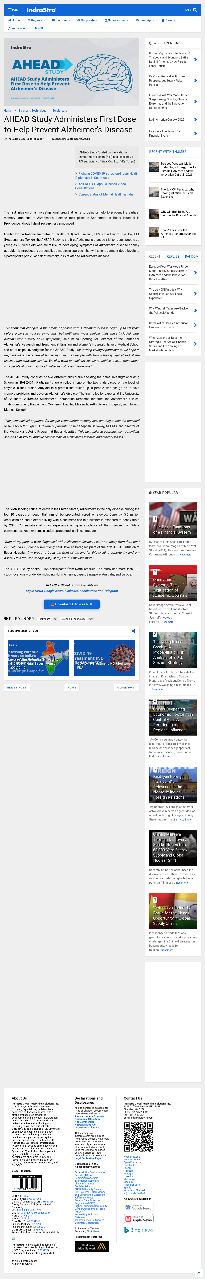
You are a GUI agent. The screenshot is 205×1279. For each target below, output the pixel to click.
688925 (40, 1227)
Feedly (127, 1168)
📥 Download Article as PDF (71, 604)
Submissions (117, 20)
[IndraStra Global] (41, 11)
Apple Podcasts (132, 1162)
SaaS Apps (146, 20)
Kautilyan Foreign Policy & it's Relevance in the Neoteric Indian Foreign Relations (168, 787)
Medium (128, 1182)
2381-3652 (23, 1196)
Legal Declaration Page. (88, 1158)
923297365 (34, 1198)
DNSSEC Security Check (88, 1189)
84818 (25, 1218)
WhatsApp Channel (134, 1190)
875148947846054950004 (35, 1212)
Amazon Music (132, 1159)
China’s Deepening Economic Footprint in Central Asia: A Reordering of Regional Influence (173, 719)
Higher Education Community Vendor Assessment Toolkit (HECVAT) (91, 1209)
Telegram (111, 591)
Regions (36, 20)
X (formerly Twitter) (134, 1193)
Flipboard (71, 591)
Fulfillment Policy (84, 1197)
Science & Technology (32, 110)
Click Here (92, 1231)
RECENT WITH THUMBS (168, 152)
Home (15, 20)
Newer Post (17, 687)
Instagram (129, 1173)
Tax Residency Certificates (89, 1220)
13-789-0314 (39, 1229)
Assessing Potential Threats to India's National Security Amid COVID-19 (35, 664)
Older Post (126, 687)
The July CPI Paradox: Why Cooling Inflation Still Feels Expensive (177, 193)
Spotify (127, 1187)
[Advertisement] (37, 174)
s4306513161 (34, 1221)
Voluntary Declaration (87, 1223)
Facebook (129, 1165)
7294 (38, 1224)
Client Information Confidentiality (84, 1185)
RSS (40, 28)
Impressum (19, 28)
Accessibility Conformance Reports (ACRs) (90, 1174)
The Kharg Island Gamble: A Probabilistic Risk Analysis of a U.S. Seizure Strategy (168, 652)
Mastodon (129, 1179)
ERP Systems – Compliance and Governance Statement (90, 1193)
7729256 (43, 1250)
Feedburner (87, 591)
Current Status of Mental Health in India (106, 194)
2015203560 (48, 1201)
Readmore (185, 554)
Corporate (87, 20)
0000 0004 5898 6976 (29, 1210)
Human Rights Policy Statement (86, 1216)
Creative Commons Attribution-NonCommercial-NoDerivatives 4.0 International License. (89, 1122)
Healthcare (60, 110)
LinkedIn (128, 1176)
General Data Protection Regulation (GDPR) (88, 1202)
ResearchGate (132, 1184)
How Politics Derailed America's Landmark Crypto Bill (178, 234)
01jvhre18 (26, 1215)
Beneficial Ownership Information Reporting (87, 1179)
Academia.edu (132, 1156)
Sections (61, 20)
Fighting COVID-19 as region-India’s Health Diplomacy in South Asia (107, 176)
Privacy (169, 20)
